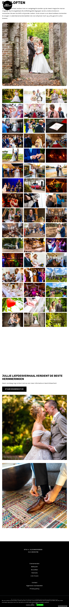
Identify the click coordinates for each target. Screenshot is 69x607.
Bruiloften (34, 570)
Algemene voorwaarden (34, 585)
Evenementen (34, 563)
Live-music (34, 576)
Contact (34, 582)
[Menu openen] (65, 5)
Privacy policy (34, 589)
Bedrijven (34, 566)
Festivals (34, 573)
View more (52, 602)
